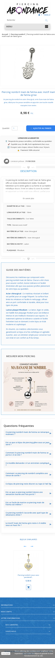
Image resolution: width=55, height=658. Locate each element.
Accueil (5, 34)
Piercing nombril (18, 34)
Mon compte (6, 611)
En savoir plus (28, 198)
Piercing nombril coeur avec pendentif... (28, 576)
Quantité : (6, 128)
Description (28, 171)
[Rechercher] (46, 21)
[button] (27, 26)
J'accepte (6, 653)
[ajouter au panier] (28, 587)
